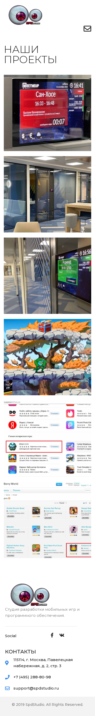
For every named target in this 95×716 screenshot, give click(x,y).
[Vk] (62, 635)
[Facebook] (52, 635)
